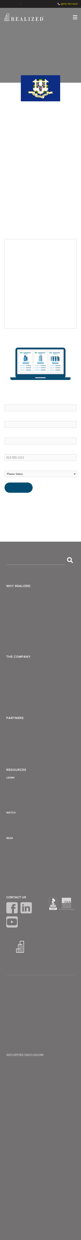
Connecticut (42, 334)
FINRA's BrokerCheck (51, 1094)
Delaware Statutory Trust (24, 845)
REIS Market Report (27, 503)
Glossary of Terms (20, 794)
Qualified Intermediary (23, 874)
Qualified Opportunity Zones (27, 883)
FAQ (11, 675)
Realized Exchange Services (27, 642)
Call (53, 4)
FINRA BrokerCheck (30, 4)
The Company (18, 656)
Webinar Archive (19, 829)
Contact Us (16, 897)
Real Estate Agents (20, 745)
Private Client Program (23, 632)
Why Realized (18, 586)
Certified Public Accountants (27, 755)
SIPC (61, 1083)
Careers (13, 703)
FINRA (54, 1083)
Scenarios (14, 623)
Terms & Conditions (21, 984)
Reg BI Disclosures (20, 1022)
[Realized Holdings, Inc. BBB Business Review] (53, 903)
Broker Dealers (18, 736)
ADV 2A (13, 1013)
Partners (15, 718)
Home (8, 334)
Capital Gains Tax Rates (23, 804)
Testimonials (16, 684)
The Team (15, 665)
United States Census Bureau (34, 507)
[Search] (70, 560)
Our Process (16, 613)
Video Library (17, 820)
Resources (16, 770)
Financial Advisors (20, 726)
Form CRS (15, 1003)
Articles (13, 785)
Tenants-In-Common (22, 855)
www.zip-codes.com (28, 499)
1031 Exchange (24, 334)
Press (11, 693)
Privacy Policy (17, 994)
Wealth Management (22, 594)
